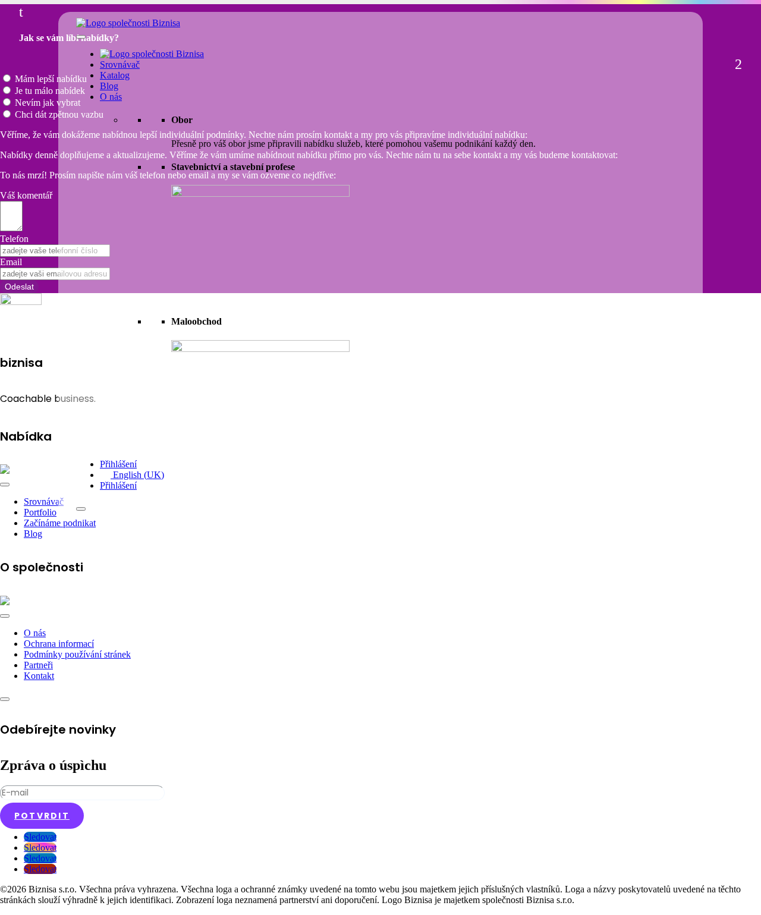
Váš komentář (26, 195)
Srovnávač (120, 64)
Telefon (14, 239)
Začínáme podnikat (60, 523)
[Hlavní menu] (81, 37)
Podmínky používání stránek (77, 654)
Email (11, 262)
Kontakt (39, 676)
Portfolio (40, 512)
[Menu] (5, 484)
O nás (111, 97)
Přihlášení (118, 464)
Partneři (38, 665)
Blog (109, 86)
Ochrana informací (59, 644)
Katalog (115, 75)
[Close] (81, 509)
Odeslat (19, 286)
